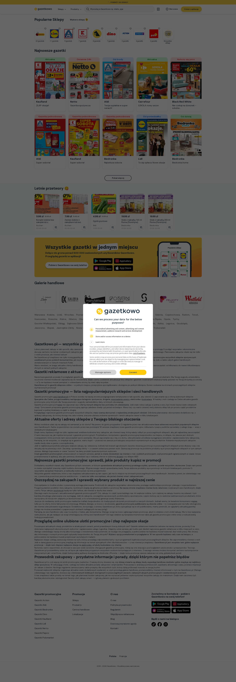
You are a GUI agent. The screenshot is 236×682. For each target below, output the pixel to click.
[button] (118, 342)
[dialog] (118, 341)
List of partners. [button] (139, 353)
